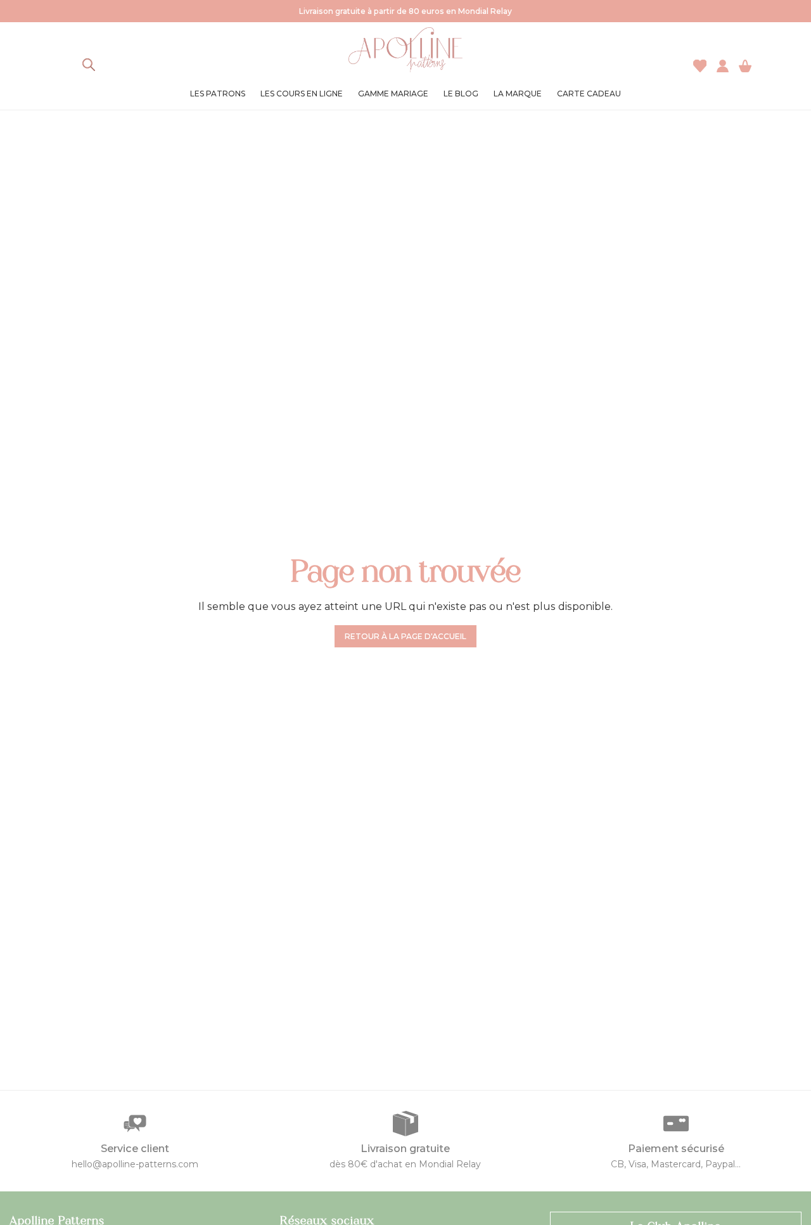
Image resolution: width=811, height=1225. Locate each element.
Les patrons (217, 93)
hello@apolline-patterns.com (135, 1164)
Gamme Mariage (393, 93)
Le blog (461, 93)
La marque (518, 93)
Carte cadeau (589, 93)
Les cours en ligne (301, 93)
